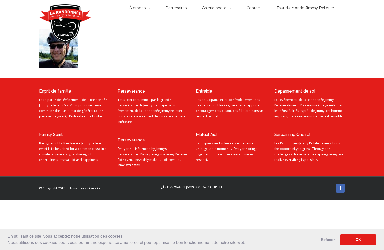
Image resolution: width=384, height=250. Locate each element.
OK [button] (358, 239)
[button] (248, 243)
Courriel (214, 187)
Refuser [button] (328, 239)
